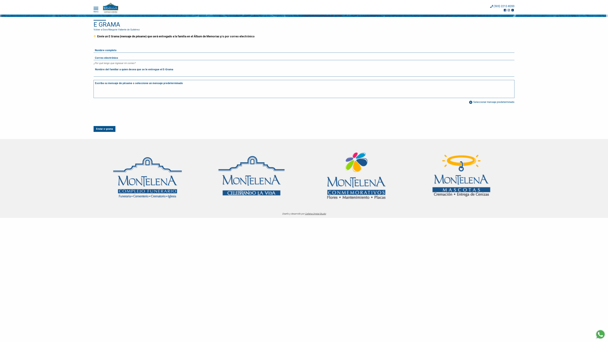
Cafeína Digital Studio (315, 213)
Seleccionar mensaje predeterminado (491, 102)
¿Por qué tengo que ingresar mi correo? (114, 63)
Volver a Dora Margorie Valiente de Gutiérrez (117, 29)
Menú (96, 12)
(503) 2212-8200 (503, 6)
